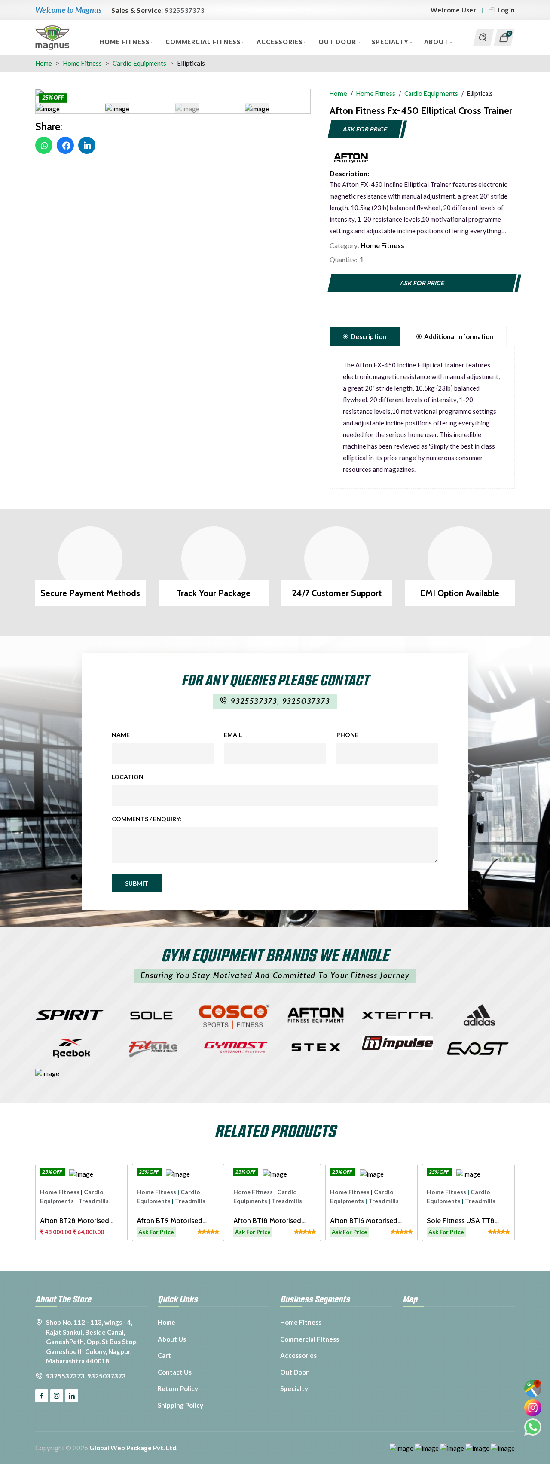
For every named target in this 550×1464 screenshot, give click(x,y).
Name (121, 734)
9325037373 (306, 701)
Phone (347, 734)
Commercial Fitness (204, 42)
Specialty (391, 42)
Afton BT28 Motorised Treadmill (74, 1220)
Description (368, 336)
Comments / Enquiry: (146, 818)
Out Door (338, 42)
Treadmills (93, 1200)
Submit (136, 883)
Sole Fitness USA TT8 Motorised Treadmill (461, 1220)
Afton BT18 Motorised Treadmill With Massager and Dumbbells (271, 1220)
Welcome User (453, 10)
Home (43, 63)
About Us (172, 1339)
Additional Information (458, 336)
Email (233, 734)
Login (506, 10)
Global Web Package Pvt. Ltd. (133, 1448)
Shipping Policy (180, 1405)
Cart (164, 1355)
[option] (173, 94)
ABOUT (437, 42)
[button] (48, 108)
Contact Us (175, 1372)
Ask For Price (365, 129)
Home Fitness (125, 42)
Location (128, 776)
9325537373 (185, 10)
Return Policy (178, 1388)
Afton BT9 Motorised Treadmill (169, 1220)
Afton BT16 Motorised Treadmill (363, 1220)
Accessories (281, 42)
